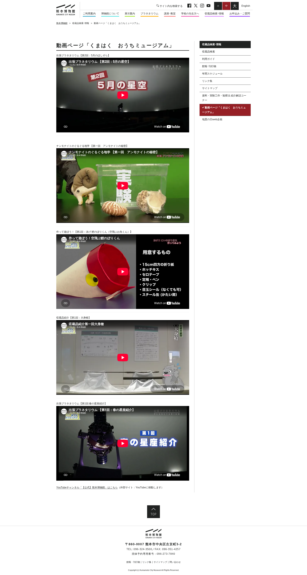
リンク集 (207, 81)
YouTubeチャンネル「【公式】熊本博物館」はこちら (87, 487)
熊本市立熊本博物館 (67, 10)
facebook (189, 6)
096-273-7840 (166, 553)
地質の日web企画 (212, 119)
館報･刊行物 (209, 66)
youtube (208, 6)
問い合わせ (175, 562)
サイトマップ (209, 88)
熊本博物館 (61, 23)
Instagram (202, 6)
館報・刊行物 (133, 562)
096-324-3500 (143, 549)
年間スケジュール (212, 73)
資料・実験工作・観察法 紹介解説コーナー (224, 98)
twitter (196, 6)
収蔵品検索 (208, 51)
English (245, 5)
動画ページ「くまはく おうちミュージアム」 (224, 110)
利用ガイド (208, 59)
